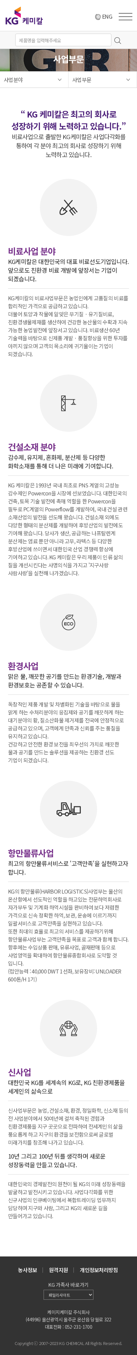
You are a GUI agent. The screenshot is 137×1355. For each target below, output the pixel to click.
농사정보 (27, 1270)
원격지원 (58, 1270)
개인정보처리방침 (99, 1270)
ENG (107, 16)
